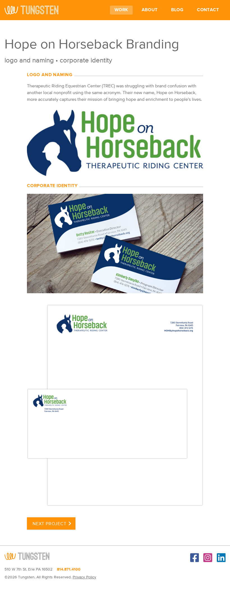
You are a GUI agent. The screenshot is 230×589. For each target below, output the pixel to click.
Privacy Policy (84, 577)
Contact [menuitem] (208, 10)
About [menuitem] (150, 10)
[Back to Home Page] (31, 10)
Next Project (49, 524)
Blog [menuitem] (177, 10)
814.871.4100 (69, 569)
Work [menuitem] (121, 10)
